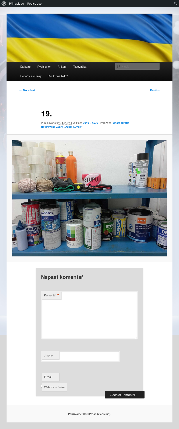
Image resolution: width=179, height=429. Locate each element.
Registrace (34, 3)
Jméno (48, 355)
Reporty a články (31, 76)
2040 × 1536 (90, 123)
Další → (155, 90)
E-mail (48, 377)
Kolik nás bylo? (58, 76)
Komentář (51, 295)
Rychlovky (44, 66)
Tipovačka (79, 66)
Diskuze (25, 66)
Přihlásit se (16, 3)
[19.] (89, 198)
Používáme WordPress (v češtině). (89, 414)
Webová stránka (54, 387)
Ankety (62, 66)
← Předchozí (27, 90)
